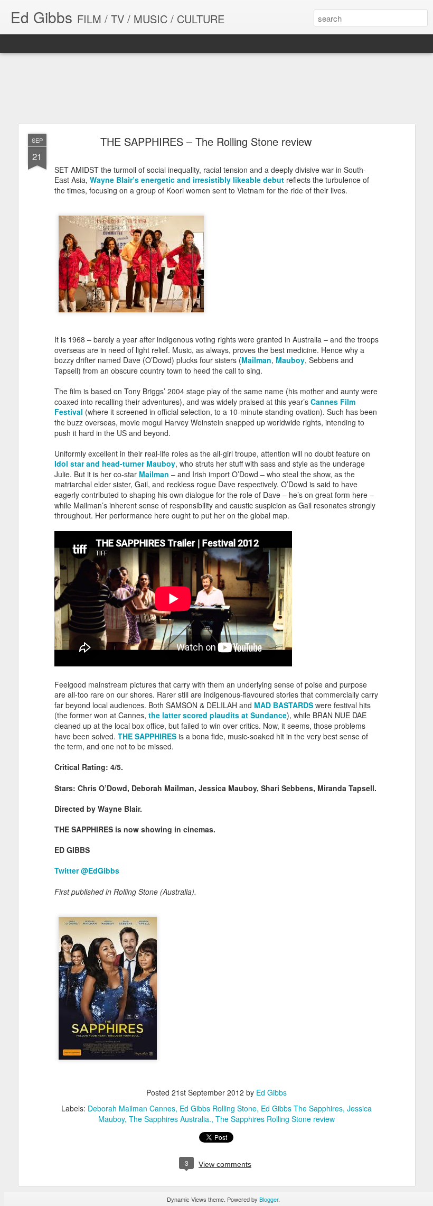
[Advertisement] (216, 89)
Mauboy (290, 360)
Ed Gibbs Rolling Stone (218, 1108)
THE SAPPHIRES (147, 736)
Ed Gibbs (271, 1092)
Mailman (256, 360)
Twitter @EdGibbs (86, 870)
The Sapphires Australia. (170, 1119)
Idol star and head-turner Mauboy (114, 463)
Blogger (268, 1199)
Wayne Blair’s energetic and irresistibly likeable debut (187, 179)
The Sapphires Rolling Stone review (275, 1119)
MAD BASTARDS (283, 705)
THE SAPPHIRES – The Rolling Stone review (206, 141)
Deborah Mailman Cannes (131, 1108)
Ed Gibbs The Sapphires (302, 1108)
